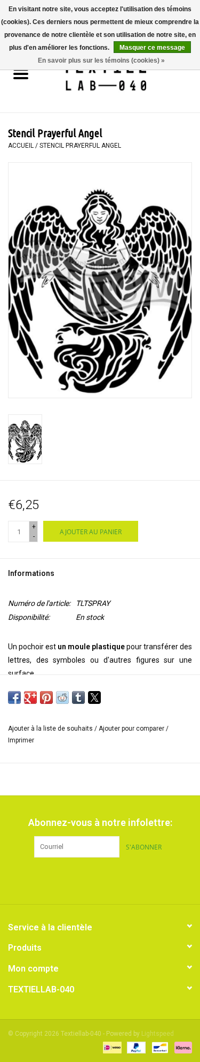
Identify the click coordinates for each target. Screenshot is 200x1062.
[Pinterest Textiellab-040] (100, 879)
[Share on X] (94, 697)
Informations (31, 573)
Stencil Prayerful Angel (80, 145)
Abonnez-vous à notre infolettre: (100, 822)
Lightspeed (157, 1033)
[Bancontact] (159, 1047)
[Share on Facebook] (14, 697)
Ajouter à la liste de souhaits (51, 728)
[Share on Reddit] (62, 697)
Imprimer (21, 740)
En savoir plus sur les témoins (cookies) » (101, 60)
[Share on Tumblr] (78, 697)
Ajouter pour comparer (132, 728)
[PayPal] (135, 1047)
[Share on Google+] (30, 697)
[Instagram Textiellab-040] (118, 879)
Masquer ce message (152, 47)
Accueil (21, 145)
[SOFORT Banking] (181, 1047)
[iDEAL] (111, 1047)
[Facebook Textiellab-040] (81, 879)
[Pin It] (46, 697)
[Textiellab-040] (120, 75)
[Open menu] (21, 73)
